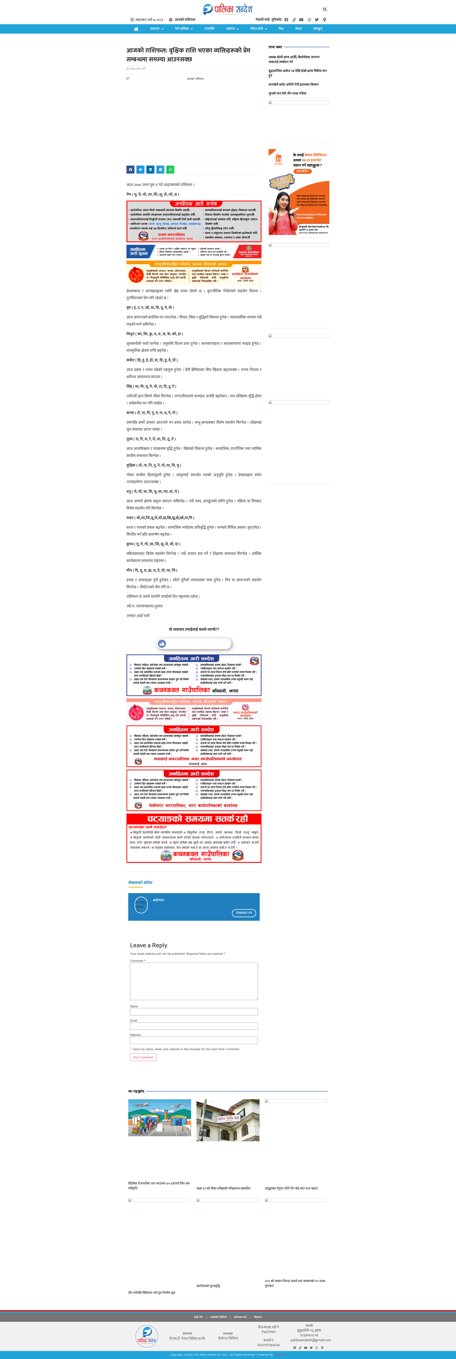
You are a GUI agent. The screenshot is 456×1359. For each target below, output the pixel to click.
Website (135, 1034)
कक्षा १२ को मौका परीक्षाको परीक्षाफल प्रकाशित (223, 1188)
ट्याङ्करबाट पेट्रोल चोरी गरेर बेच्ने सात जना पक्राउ (291, 1188)
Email (133, 1020)
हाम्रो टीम (198, 1317)
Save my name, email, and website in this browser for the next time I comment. (186, 1049)
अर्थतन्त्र (230, 29)
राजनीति (209, 29)
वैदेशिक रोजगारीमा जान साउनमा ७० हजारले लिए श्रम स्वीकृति (159, 1186)
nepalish (280, 1354)
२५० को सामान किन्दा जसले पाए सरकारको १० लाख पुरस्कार (295, 1284)
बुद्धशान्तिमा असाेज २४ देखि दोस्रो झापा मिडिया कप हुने (298, 73)
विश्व (281, 29)
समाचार (155, 29)
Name (134, 1006)
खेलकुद (317, 29)
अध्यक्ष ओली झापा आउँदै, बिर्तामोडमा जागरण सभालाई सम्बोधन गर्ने (294, 60)
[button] (325, 9)
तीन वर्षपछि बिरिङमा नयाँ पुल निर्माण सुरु (151, 1293)
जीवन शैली (256, 29)
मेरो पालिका (182, 29)
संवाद (298, 29)
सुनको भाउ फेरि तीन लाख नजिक (287, 93)
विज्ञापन (258, 1317)
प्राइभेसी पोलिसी (218, 1317)
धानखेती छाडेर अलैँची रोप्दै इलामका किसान (294, 84)
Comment (138, 960)
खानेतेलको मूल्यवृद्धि (208, 1286)
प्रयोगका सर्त (240, 1317)
